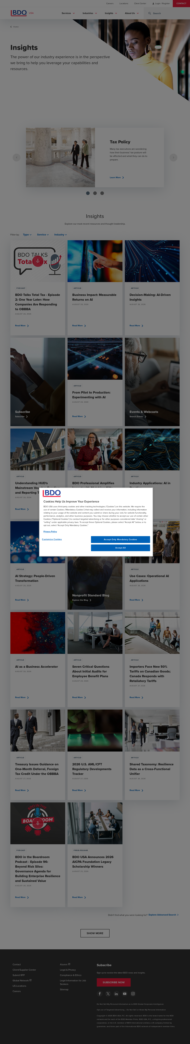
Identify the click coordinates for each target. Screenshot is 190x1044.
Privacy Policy (50, 531)
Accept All (120, 547)
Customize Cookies (52, 539)
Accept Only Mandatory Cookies (120, 539)
